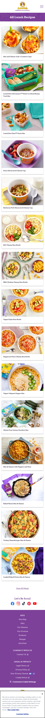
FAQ (22, 623)
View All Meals (22, 588)
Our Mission (22, 627)
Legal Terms (22, 665)
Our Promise (22, 631)
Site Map (22, 619)
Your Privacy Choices (22, 673)
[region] (22, 704)
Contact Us (22, 654)
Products (22, 635)
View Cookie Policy (13, 710)
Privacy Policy (22, 669)
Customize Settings (22, 714)
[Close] (42, 693)
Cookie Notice (22, 677)
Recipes (22, 639)
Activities (22, 643)
